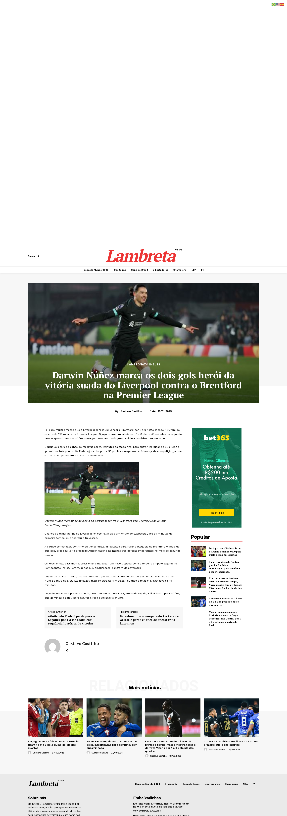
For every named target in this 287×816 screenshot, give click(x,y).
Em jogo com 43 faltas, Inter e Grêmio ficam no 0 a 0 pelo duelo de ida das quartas (225, 551)
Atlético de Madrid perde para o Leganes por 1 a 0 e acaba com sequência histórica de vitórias (71, 619)
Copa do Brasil (141, 811)
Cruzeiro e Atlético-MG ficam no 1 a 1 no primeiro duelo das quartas (225, 602)
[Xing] (66, 650)
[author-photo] (30, 752)
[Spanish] (282, 4)
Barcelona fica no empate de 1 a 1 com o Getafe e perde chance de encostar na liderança (149, 619)
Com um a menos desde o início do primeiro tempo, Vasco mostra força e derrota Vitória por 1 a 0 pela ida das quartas (225, 585)
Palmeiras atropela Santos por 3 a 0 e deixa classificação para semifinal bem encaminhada (224, 566)
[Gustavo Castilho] (52, 647)
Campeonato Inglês (143, 364)
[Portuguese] (274, 4)
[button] (34, 256)
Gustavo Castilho (131, 411)
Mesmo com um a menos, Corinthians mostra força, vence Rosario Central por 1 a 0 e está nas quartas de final (225, 619)
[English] (278, 4)
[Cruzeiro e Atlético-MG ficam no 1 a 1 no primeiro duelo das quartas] (198, 601)
